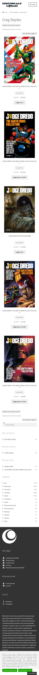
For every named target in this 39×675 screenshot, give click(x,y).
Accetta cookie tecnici (9, 670)
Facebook (9, 602)
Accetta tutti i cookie (25, 670)
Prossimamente (9, 508)
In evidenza (7, 499)
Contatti (8, 565)
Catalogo (7, 492)
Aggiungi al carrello (19, 177)
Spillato (6, 518)
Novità (6, 502)
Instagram (9, 604)
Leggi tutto (19, 102)
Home (6, 12)
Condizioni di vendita (12, 558)
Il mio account (10, 583)
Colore (6, 496)
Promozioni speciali (10, 505)
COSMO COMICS (8, 453)
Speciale (6, 515)
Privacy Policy (10, 560)
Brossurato (7, 486)
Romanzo (7, 511)
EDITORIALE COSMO (10, 439)
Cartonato (7, 489)
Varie (5, 521)
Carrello (8, 586)
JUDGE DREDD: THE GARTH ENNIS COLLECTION (17, 469)
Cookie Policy (10, 563)
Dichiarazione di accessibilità (15, 568)
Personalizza (32, 673)
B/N (5, 483)
